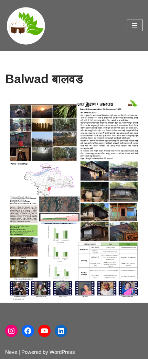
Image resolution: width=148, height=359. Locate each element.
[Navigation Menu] (135, 25)
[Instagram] (11, 331)
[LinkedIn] (61, 331)
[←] (25, 25)
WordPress (62, 352)
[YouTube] (44, 331)
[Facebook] (28, 331)
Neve (11, 352)
